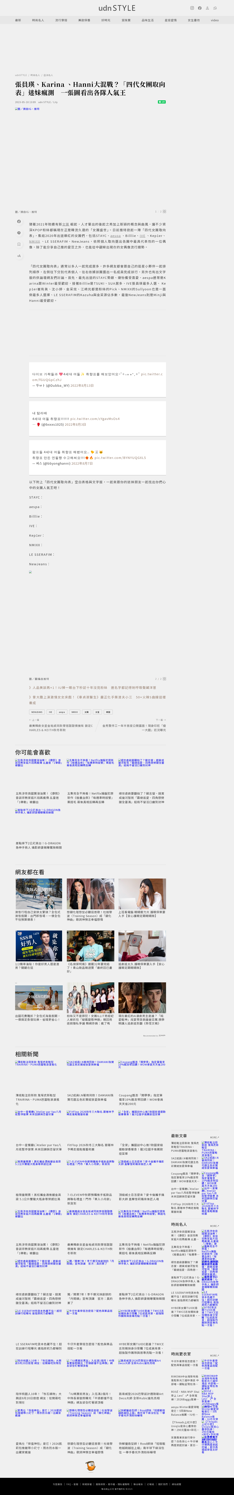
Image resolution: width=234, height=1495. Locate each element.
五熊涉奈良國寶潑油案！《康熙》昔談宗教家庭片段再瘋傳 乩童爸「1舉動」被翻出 (38, 797)
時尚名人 (38, 20)
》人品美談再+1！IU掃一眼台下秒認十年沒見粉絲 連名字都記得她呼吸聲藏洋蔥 (92, 687)
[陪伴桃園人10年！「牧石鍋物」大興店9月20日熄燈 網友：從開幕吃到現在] (39, 1375)
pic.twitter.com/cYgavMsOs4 (95, 418)
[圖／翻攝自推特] (97, 623)
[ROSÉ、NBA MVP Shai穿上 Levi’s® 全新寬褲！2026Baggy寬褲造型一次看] (210, 1395)
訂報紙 (150, 1484)
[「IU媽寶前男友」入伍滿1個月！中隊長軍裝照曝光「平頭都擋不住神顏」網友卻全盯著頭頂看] (90, 1375)
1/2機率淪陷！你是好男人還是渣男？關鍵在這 (37, 966)
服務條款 (100, 1484)
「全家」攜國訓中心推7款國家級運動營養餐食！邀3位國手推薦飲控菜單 (141, 1149)
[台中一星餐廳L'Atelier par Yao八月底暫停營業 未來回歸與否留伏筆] (39, 1126)
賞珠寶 (126, 20)
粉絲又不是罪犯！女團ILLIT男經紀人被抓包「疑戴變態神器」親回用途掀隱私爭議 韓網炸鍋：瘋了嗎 (90, 1019)
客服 (76, 1484)
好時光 (105, 20)
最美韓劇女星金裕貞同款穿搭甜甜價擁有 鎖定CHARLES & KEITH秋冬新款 (90, 1248)
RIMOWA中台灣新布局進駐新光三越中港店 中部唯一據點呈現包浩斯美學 (185, 1382)
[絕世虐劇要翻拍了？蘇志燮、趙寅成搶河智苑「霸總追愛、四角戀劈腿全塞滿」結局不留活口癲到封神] (142, 775)
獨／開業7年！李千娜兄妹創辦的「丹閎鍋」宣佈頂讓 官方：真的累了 (90, 1298)
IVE (50, 712)
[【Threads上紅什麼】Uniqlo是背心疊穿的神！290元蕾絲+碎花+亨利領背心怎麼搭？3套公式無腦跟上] (210, 1426)
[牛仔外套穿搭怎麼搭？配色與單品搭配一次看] (90, 1325)
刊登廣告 (57, 1484)
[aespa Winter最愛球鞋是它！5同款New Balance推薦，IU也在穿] (210, 1410)
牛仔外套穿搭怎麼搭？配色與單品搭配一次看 (184, 1363)
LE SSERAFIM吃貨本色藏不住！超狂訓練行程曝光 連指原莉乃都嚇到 (39, 1346)
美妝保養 (84, 20)
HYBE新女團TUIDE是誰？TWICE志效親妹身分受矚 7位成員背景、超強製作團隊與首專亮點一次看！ (141, 1348)
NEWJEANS (37, 712)
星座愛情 (171, 20)
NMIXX (75, 712)
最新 (18, 20)
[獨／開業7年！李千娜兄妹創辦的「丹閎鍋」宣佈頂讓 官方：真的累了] (90, 1275)
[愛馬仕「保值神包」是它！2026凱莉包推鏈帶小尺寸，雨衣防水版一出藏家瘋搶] (39, 1425)
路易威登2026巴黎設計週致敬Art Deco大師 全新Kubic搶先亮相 (141, 1396)
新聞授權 (87, 1484)
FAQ (68, 1484)
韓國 (108, 712)
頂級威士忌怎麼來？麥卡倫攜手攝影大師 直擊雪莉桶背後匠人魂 (141, 1197)
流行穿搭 (61, 20)
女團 (87, 712)
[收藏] (19, 244)
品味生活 (148, 20)
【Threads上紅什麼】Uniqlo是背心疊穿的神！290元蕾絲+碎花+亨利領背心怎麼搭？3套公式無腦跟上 (185, 1429)
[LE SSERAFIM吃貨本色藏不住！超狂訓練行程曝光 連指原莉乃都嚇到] (39, 1325)
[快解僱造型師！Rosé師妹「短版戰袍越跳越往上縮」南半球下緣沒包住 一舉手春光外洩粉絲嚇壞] (142, 1425)
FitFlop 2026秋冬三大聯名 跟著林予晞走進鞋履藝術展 (90, 1147)
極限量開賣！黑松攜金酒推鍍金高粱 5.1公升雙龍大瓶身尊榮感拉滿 (38, 1197)
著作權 (111, 1484)
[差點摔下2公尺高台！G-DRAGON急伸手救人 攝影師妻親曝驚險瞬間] (39, 824)
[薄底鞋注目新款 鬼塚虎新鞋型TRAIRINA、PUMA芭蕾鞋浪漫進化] (39, 1076)
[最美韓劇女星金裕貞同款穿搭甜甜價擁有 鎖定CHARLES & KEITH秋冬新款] (90, 1226)
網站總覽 (176, 1484)
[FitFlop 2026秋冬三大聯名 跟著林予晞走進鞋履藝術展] (90, 1126)
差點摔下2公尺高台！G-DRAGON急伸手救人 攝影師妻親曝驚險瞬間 (39, 845)
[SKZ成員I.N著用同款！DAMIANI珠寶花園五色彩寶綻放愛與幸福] (90, 1076)
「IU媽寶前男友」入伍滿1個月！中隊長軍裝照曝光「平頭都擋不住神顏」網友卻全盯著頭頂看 (90, 1398)
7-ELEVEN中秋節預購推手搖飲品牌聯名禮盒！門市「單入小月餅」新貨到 (90, 1199)
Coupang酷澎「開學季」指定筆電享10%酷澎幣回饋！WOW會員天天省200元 (141, 1099)
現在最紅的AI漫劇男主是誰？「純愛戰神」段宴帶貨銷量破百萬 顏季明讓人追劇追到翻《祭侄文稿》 (141, 1019)
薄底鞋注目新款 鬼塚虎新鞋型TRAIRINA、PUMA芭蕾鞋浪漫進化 (37, 1099)
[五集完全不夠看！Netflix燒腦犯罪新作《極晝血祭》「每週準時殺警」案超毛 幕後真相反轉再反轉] (90, 775)
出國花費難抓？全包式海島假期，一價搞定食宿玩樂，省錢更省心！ (37, 1017)
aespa (62, 712)
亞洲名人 (48, 75)
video (215, 20)
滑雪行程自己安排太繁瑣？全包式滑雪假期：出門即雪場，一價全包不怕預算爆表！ (37, 915)
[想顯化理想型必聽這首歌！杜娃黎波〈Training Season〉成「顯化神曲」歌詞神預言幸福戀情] (90, 1425)
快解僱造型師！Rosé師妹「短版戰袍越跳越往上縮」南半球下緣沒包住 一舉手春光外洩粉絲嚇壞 (142, 1447)
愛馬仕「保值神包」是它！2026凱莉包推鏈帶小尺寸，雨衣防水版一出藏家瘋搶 (39, 1447)
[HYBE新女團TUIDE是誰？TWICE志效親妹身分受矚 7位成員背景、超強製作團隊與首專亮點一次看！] (142, 1325)
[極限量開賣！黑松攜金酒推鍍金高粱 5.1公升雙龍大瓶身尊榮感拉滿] (39, 1176)
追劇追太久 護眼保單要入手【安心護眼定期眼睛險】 (141, 966)
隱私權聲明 (124, 1484)
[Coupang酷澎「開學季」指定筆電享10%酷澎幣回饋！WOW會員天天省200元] (142, 1076)
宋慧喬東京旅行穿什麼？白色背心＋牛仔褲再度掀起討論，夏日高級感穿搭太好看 (184, 1443)
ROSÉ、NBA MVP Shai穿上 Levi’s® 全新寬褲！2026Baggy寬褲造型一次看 (185, 1397)
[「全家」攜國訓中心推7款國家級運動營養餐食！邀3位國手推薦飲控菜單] (142, 1126)
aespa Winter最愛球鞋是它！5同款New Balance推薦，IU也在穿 (185, 1412)
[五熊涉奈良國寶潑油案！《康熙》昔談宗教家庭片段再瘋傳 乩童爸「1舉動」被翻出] (39, 775)
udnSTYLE (21, 75)
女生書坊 (194, 20)
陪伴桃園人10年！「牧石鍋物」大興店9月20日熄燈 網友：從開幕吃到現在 (39, 1398)
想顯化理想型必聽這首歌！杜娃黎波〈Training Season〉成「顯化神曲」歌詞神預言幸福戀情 (89, 915)
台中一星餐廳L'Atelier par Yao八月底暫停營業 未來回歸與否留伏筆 (39, 1147)
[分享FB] (19, 221)
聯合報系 (138, 1484)
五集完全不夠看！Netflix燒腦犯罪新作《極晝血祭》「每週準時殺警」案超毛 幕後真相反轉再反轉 (90, 797)
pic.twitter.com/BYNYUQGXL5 (120, 457)
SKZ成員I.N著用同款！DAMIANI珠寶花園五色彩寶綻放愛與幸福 (90, 1097)
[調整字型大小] (19, 256)
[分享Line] (19, 233)
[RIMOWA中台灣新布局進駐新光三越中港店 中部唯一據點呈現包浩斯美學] (210, 1380)
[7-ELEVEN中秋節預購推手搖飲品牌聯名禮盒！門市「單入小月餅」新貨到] (90, 1176)
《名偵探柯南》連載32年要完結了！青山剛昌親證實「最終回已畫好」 (89, 967)
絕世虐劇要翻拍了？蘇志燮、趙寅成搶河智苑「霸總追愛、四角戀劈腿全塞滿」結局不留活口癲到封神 (141, 797)
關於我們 (163, 1484)
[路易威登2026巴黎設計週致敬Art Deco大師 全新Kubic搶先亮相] (142, 1375)
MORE (213, 1137)
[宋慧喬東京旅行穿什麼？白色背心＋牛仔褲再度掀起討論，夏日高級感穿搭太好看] (210, 1441)
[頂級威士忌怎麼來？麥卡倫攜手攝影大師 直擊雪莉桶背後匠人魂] (142, 1176)
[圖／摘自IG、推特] (90, 157)
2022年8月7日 (82, 463)
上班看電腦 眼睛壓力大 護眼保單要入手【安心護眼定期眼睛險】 (141, 914)
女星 (97, 712)
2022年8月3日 (75, 424)
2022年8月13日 (82, 385)
